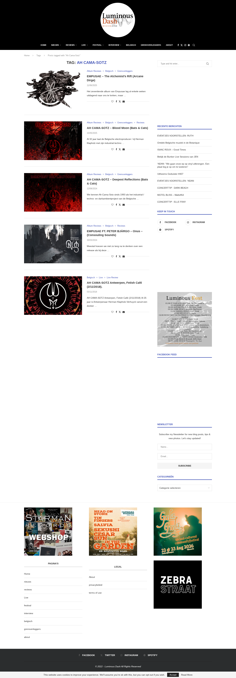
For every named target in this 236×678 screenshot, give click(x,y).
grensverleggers (32, 629)
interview (28, 613)
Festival (97, 45)
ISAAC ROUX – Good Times (171, 149)
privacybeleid (95, 585)
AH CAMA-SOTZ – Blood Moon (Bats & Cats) (117, 128)
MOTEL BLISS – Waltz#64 (170, 195)
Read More (186, 675)
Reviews (70, 45)
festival (27, 605)
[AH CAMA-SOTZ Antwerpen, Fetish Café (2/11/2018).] (53, 295)
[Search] (193, 45)
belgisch (28, 621)
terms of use (95, 592)
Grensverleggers (151, 45)
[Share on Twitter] (120, 101)
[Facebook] (178, 45)
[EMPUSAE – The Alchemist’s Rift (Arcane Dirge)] (53, 89)
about (27, 637)
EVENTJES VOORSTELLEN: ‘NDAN (175, 180)
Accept (173, 675)
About (169, 45)
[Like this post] (112, 101)
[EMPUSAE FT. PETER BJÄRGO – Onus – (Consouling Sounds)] (53, 244)
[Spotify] (189, 45)
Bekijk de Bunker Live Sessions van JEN (177, 156)
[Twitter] (181, 45)
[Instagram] (185, 45)
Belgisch (131, 45)
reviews (28, 589)
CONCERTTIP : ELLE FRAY (171, 202)
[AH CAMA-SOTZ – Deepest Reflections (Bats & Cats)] (53, 192)
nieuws (55, 45)
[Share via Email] (123, 101)
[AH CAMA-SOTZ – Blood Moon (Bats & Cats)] (53, 140)
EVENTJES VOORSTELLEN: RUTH (175, 135)
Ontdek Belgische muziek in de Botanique (178, 142)
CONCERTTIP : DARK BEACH (172, 188)
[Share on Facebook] (116, 101)
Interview (114, 45)
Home (43, 45)
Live (84, 45)
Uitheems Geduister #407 (170, 174)
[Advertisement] (184, 95)
